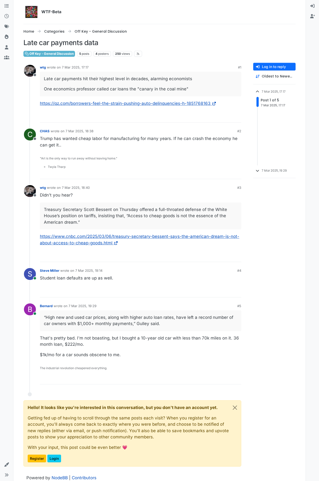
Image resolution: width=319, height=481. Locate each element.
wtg (43, 67)
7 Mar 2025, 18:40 (76, 188)
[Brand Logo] (31, 12)
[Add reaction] (237, 116)
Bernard (46, 306)
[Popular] (6, 37)
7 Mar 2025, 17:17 (75, 67)
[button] (6, 465)
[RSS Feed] (138, 54)
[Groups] (6, 58)
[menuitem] (312, 6)
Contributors (84, 477)
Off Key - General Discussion (51, 54)
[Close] (235, 408)
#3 (239, 188)
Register (37, 458)
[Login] (312, 6)
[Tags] (6, 27)
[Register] (312, 16)
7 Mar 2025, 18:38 (79, 131)
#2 (239, 131)
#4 (239, 271)
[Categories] (6, 6)
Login (54, 458)
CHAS (45, 131)
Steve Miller (49, 271)
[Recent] (6, 16)
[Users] (6, 47)
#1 (239, 67)
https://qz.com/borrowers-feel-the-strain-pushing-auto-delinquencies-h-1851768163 (125, 103)
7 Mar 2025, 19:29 (82, 306)
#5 (239, 306)
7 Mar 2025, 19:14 (88, 271)
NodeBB (60, 477)
